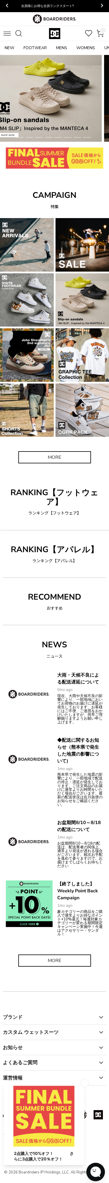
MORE (54, 457)
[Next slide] (101, 6)
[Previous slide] (7, 6)
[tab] (20, 137)
